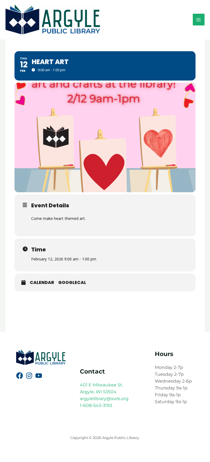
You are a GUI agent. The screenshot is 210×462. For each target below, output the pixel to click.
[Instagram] (29, 375)
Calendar (42, 282)
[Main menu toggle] (199, 19)
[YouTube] (38, 375)
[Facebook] (19, 375)
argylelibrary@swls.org (104, 398)
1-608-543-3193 (96, 405)
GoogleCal (72, 282)
